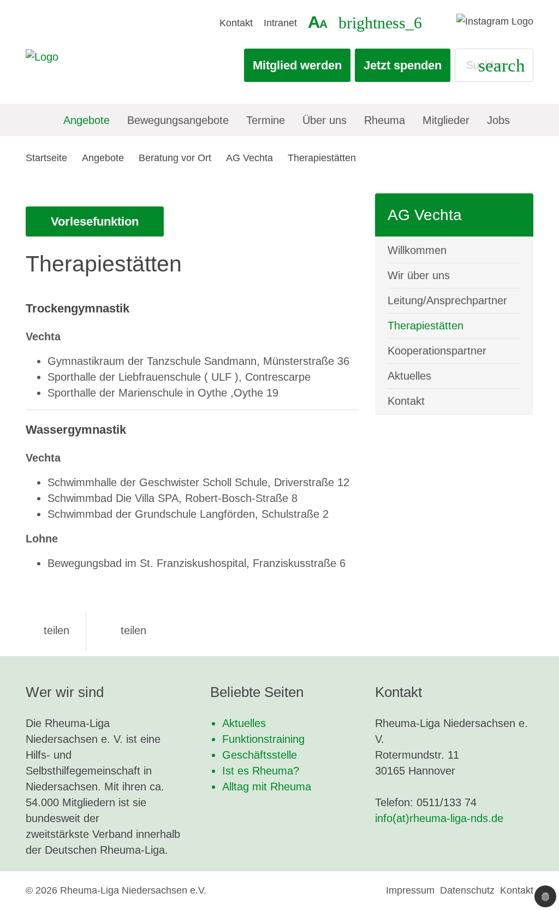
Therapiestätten (322, 157)
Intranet (280, 22)
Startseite (46, 157)
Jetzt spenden (403, 65)
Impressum (410, 890)
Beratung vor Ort (175, 157)
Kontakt (236, 22)
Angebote (103, 157)
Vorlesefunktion (95, 221)
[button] (47, 630)
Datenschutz (467, 890)
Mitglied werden (297, 65)
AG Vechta (249, 157)
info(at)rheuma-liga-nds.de (439, 818)
